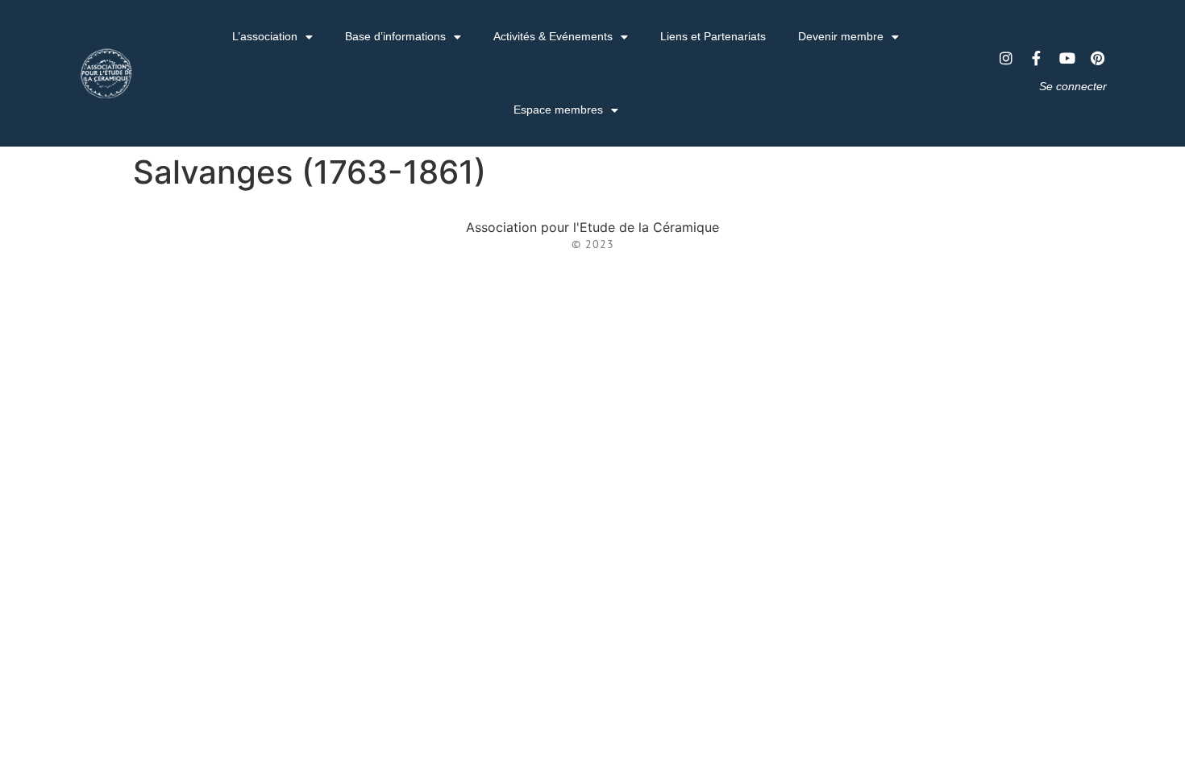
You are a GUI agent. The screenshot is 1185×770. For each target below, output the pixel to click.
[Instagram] (1006, 58)
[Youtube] (1067, 58)
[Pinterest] (1098, 58)
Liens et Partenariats (713, 36)
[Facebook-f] (1036, 58)
